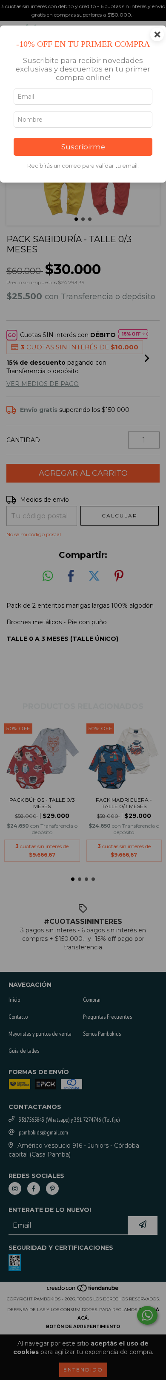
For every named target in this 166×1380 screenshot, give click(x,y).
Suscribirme (83, 147)
